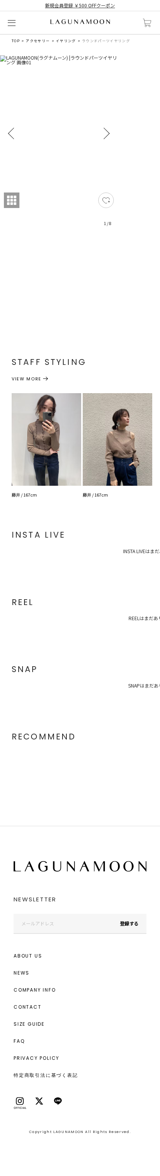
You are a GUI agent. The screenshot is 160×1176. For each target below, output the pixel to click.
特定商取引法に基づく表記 (46, 1075)
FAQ (19, 1041)
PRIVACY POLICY (36, 1058)
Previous (11, 133)
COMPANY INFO (35, 990)
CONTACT (28, 1007)
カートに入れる (147, 23)
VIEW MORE (27, 379)
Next (106, 133)
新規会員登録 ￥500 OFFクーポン (80, 5)
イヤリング (66, 40)
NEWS (22, 973)
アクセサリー (38, 40)
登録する (129, 923)
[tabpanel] (59, 145)
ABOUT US (28, 955)
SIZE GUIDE (29, 1024)
